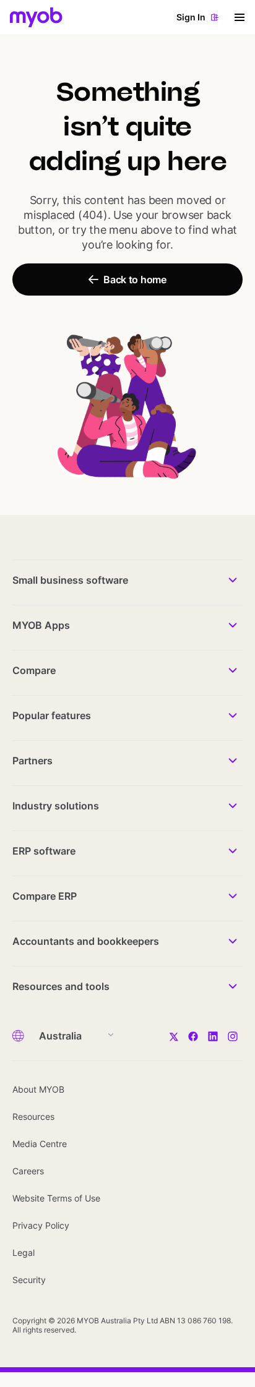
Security (29, 1279)
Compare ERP (44, 896)
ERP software (44, 851)
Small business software (70, 580)
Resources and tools (61, 986)
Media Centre (39, 1143)
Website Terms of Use (56, 1198)
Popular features (51, 715)
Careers (28, 1171)
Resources (33, 1116)
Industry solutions (55, 806)
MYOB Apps (41, 625)
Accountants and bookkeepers (85, 941)
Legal (23, 1252)
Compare (34, 670)
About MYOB (38, 1089)
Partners (32, 760)
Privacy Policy (40, 1225)
